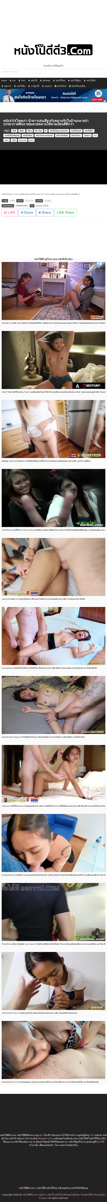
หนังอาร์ (7, 86)
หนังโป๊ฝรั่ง (91, 80)
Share (28, 212)
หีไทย (30, 131)
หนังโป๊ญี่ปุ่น (76, 80)
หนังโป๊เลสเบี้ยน (78, 86)
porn (31, 140)
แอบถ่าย (48, 86)
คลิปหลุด (46, 80)
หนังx (40, 1135)
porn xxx (22, 140)
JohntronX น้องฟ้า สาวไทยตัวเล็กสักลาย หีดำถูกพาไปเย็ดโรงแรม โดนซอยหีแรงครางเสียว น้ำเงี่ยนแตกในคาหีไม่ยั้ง (43, 599)
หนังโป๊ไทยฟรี (76, 131)
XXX (92, 1135)
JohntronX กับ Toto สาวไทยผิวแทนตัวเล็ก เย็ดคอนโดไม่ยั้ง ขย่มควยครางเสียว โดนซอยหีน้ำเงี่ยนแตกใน (39, 1013)
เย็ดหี (14, 131)
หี (45, 131)
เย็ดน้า (22, 131)
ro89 (14, 140)
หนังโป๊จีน (21, 86)
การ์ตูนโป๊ (35, 86)
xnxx (6, 140)
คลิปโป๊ (34, 80)
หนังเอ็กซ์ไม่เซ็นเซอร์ (12, 135)
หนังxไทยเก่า (76, 135)
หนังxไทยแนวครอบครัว (44, 135)
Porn (23, 80)
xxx (14, 80)
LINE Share (65, 212)
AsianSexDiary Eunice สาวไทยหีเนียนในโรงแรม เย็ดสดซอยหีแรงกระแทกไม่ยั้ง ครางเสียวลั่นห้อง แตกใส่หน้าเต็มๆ (43, 737)
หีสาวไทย (38, 131)
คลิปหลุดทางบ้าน (45, 1138)
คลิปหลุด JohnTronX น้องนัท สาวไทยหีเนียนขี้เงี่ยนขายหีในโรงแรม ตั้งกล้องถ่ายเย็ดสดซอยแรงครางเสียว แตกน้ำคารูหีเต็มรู (46, 461)
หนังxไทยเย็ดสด (62, 135)
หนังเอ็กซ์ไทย (27, 135)
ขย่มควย (87, 135)
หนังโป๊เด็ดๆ (89, 131)
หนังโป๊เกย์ (61, 86)
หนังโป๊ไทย (60, 80)
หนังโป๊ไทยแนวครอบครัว (59, 131)
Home (4, 80)
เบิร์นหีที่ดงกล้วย (22, 206)
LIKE (11, 212)
